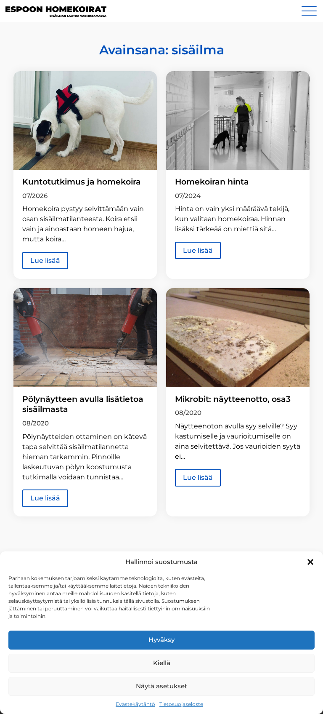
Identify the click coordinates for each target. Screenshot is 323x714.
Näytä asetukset (161, 686)
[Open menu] (309, 11)
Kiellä (161, 663)
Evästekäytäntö (135, 704)
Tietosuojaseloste (181, 704)
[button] (310, 562)
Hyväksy (161, 640)
